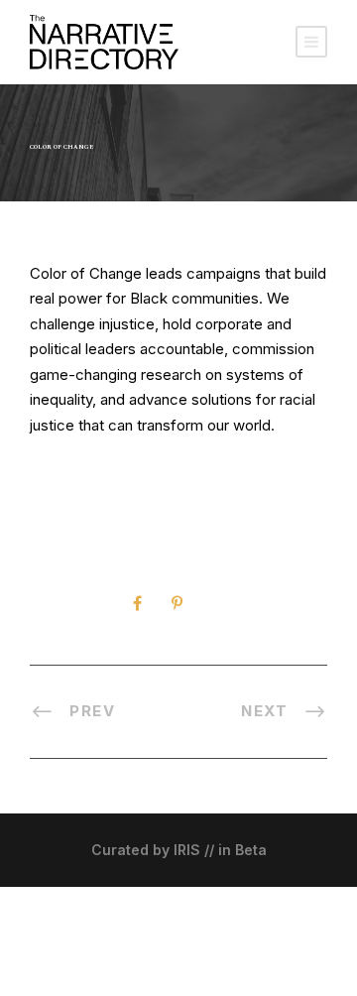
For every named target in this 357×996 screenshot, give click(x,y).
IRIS (187, 849)
